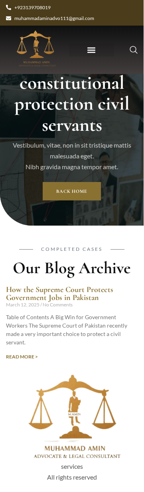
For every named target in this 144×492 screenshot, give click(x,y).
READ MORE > (22, 357)
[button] (91, 49)
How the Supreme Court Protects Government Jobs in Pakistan (59, 293)
